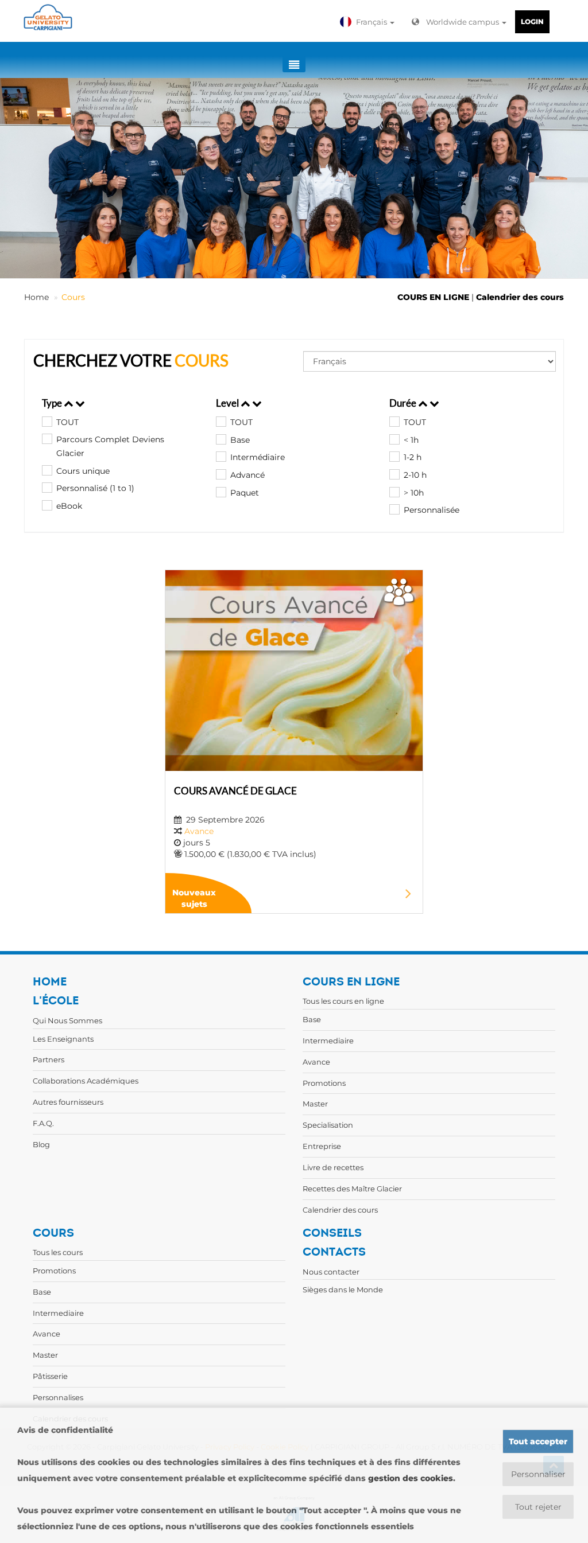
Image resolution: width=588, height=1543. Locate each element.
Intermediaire (328, 1040)
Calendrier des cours (520, 297)
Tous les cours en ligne (343, 1001)
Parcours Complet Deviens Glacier (110, 446)
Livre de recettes (333, 1167)
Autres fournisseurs (68, 1101)
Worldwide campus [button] (463, 21)
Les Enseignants (63, 1038)
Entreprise (322, 1146)
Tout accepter (538, 1441)
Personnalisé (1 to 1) (95, 488)
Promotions (324, 1083)
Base (240, 440)
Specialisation (328, 1124)
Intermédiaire (257, 457)
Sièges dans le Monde (343, 1289)
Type (53, 403)
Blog (41, 1144)
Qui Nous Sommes (67, 1020)
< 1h (411, 440)
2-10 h (415, 475)
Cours (73, 297)
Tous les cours (58, 1252)
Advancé (247, 475)
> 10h (414, 493)
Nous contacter (331, 1271)
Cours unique (83, 471)
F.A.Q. (43, 1123)
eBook (69, 506)
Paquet (244, 493)
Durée (403, 403)
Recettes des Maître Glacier (352, 1188)
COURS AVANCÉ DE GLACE (235, 791)
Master (315, 1103)
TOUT (67, 422)
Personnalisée (431, 510)
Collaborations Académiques (85, 1080)
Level (228, 403)
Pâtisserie (50, 1376)
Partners (48, 1059)
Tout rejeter (538, 1507)
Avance (199, 831)
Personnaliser (538, 1474)
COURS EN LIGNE (433, 297)
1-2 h (412, 457)
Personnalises (58, 1397)
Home (36, 297)
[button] (368, 21)
